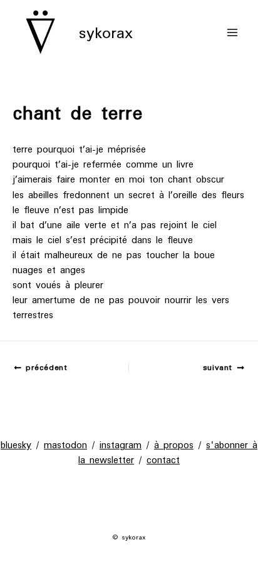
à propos (174, 444)
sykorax (106, 32)
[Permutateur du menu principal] (232, 32)
